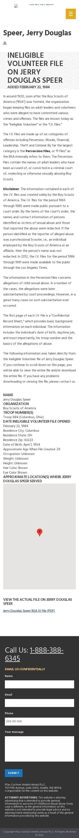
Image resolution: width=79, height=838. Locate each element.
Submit (13, 773)
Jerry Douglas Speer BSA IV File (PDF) (29, 611)
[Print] (7, 43)
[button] (39, 532)
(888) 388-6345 (38, 14)
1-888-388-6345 (34, 655)
